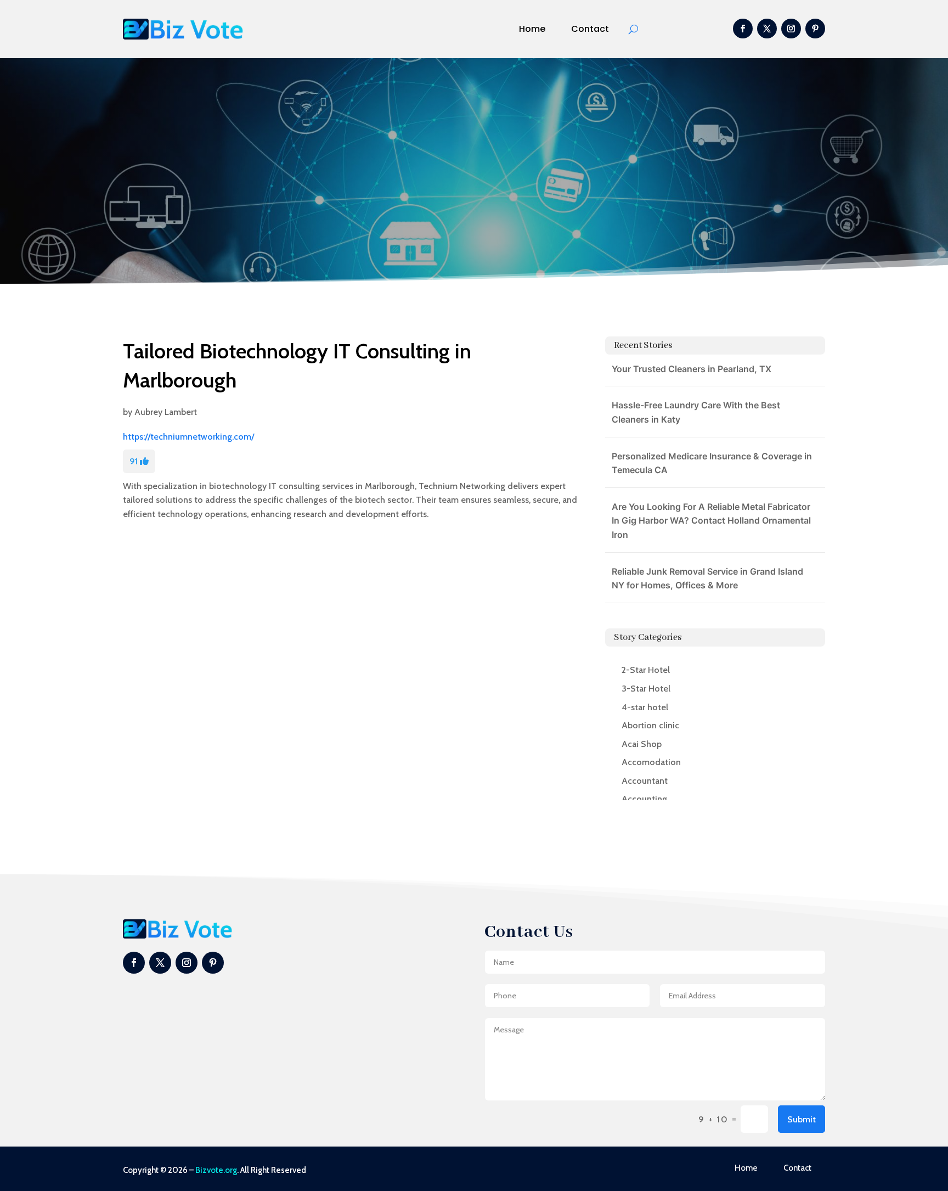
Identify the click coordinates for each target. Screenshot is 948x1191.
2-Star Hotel (646, 670)
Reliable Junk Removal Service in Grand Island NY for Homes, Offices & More (707, 578)
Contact (590, 29)
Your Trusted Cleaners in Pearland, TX (691, 368)
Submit (801, 1119)
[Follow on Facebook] (743, 28)
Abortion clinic (650, 725)
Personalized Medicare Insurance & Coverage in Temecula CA (712, 463)
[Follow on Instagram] (791, 28)
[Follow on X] (767, 28)
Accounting (644, 799)
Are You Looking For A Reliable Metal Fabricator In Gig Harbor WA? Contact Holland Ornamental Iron (711, 520)
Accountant (645, 781)
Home (532, 29)
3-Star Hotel (646, 688)
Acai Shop (642, 744)
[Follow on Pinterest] (815, 28)
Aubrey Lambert (165, 412)
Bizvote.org (216, 1170)
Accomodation (651, 762)
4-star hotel (645, 707)
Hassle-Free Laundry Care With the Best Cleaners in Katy (696, 412)
